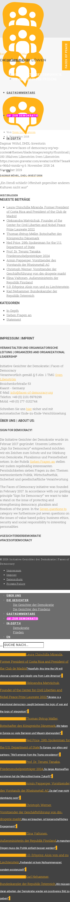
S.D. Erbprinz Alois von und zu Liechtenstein (38, 287)
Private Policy (16, 583)
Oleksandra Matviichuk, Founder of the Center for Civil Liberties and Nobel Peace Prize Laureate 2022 (36, 224)
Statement (14, 319)
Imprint (11, 574)
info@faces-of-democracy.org (31, 392)
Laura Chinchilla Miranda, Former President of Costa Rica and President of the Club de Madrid (38, 211)
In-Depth (13, 311)
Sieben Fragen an (19, 315)
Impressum (14, 570)
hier (29, 409)
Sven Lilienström (23, 132)
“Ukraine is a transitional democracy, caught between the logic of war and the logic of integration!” (34, 704)
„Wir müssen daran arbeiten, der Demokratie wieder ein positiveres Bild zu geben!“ (35, 891)
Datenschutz (15, 579)
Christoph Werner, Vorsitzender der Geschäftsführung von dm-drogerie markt (31, 812)
